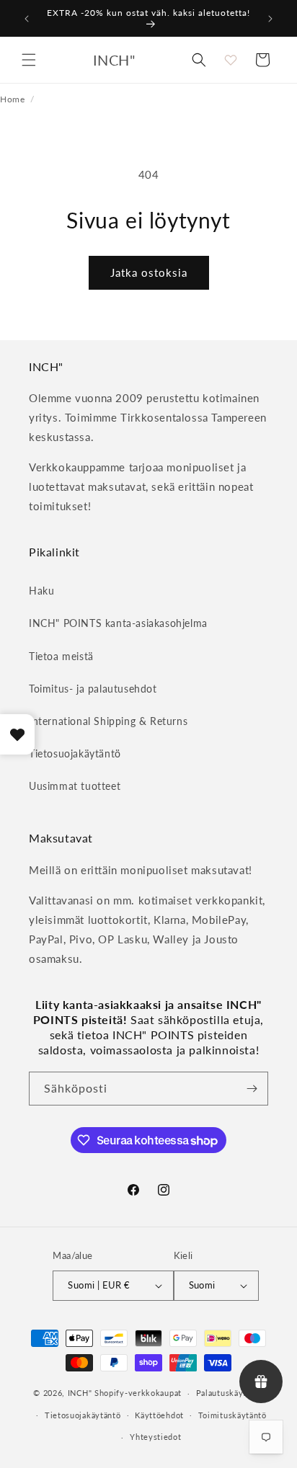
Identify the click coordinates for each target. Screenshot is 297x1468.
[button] (29, 60)
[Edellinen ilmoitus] (27, 19)
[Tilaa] (251, 1089)
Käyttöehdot (159, 1415)
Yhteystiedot (155, 1436)
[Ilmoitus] (270, 19)
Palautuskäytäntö (230, 1392)
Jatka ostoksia (148, 272)
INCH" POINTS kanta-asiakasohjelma (118, 623)
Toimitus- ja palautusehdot (93, 688)
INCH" (80, 1392)
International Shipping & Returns (108, 721)
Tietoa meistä (61, 656)
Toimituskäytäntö (232, 1415)
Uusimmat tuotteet (74, 786)
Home (12, 99)
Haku (41, 590)
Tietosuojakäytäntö (75, 753)
